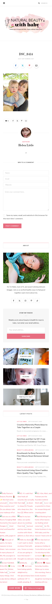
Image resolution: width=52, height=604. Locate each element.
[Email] (36, 65)
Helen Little (26, 145)
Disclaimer (33, 595)
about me (33, 293)
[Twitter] (22, 65)
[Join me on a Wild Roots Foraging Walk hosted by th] (8, 526)
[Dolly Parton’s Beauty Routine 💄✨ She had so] (8, 503)
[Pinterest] (29, 65)
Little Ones (22, 421)
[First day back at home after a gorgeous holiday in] (43, 549)
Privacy (26, 595)
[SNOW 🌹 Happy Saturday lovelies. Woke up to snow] (43, 572)
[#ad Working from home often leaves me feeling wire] (43, 526)
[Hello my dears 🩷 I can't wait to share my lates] (26, 549)
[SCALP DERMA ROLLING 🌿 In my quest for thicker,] (8, 572)
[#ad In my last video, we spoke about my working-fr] (26, 526)
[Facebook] (15, 65)
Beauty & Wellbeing (25, 450)
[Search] (39, 3)
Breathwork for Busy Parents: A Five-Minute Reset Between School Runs (32, 456)
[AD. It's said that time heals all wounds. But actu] (26, 503)
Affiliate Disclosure (43, 595)
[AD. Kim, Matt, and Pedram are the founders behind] (43, 503)
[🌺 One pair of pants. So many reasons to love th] (8, 549)
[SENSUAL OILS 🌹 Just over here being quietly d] (26, 572)
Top (26, 599)
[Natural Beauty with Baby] (26, 23)
